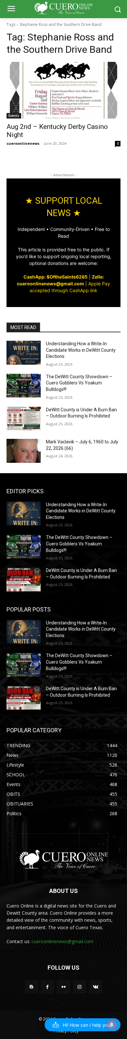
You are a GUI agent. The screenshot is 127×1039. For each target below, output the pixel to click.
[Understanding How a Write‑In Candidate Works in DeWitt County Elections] (24, 353)
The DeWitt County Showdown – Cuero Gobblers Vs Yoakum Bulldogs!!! (79, 383)
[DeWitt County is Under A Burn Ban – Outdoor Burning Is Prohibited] (24, 419)
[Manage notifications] (111, 1025)
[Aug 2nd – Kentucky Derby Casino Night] (63, 90)
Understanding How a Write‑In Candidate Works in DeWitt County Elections (81, 350)
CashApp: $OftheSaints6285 (55, 277)
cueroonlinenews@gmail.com (62, 941)
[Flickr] (63, 987)
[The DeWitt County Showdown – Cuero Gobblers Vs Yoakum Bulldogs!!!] (24, 386)
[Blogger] (31, 987)
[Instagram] (79, 987)
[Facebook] (47, 987)
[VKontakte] (95, 987)
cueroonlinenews (23, 143)
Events (13, 115)
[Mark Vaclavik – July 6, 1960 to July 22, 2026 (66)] (24, 451)
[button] (82, 1024)
